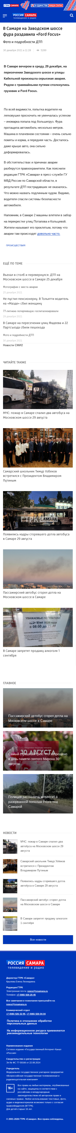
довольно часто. (48, 233)
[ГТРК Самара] (24, 16)
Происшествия (15, 245)
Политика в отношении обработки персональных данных (29, 1022)
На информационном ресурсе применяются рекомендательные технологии (36, 1032)
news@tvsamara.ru (37, 991)
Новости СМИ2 (13, 345)
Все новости (38, 939)
